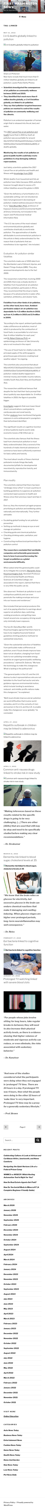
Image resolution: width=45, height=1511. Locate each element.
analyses (14, 415)
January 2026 (10, 1210)
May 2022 (8, 1368)
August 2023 (9, 1294)
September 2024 (11, 1245)
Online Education (11, 1416)
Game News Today (12, 1450)
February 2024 (10, 1264)
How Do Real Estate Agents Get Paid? (20, 1182)
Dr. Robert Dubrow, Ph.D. (17, 338)
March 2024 (9, 1260)
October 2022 (10, 1343)
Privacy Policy (9, 1502)
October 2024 (10, 1240)
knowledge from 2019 (23, 173)
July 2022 (8, 1358)
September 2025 (11, 1220)
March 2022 (9, 1378)
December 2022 (11, 1333)
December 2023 (11, 1274)
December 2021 (11, 1393)
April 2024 (8, 1255)
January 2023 (10, 1328)
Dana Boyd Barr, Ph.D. (18, 206)
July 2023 (8, 1299)
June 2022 (8, 1363)
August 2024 (10, 1250)
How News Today (11, 1465)
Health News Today (12, 1455)
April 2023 (8, 1314)
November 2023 (11, 1279)
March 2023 (9, 1319)
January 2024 (10, 1269)
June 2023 (8, 1304)
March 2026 (9, 1205)
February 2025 (10, 1225)
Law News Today (11, 1470)
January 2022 (10, 1388)
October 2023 (10, 1284)
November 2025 (11, 1215)
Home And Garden (12, 1460)
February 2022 (10, 1383)
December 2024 (11, 1230)
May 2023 (8, 1309)
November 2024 (11, 1235)
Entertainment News (13, 1440)
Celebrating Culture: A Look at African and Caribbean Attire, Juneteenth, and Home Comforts (22, 1158)
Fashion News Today (12, 1445)
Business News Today (13, 1435)
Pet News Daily (10, 1475)
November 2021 (11, 1397)
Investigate (8, 406)
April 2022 (8, 1373)
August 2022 (9, 1353)
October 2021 (10, 1402)
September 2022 (11, 1348)
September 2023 (11, 1289)
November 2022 (11, 1338)
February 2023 (10, 1324)
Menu (23, 17)
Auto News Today (11, 1430)
